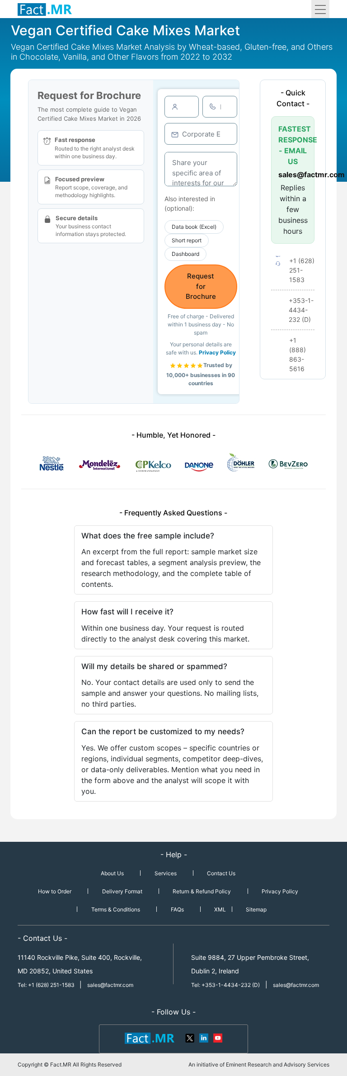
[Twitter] (190, 1037)
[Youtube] (217, 1037)
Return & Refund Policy (202, 891)
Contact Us (221, 873)
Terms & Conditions (115, 909)
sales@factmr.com (292, 174)
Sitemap (256, 909)
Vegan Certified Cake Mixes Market (125, 30)
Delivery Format (122, 891)
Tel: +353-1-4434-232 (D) (225, 985)
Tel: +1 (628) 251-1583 (47, 985)
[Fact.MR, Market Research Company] (45, 9)
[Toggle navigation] (320, 9)
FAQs (177, 909)
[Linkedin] (204, 1037)
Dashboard (185, 253)
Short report (187, 240)
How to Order (54, 891)
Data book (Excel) (194, 226)
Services (166, 873)
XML (220, 909)
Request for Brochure (201, 286)
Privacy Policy (217, 352)
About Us (112, 873)
